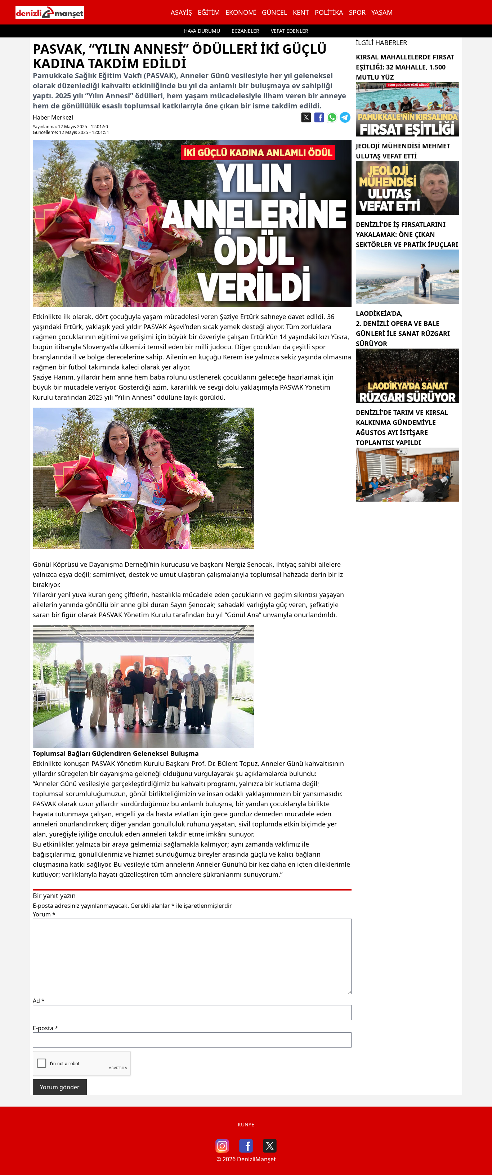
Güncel (274, 12)
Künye (246, 1124)
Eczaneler (245, 30)
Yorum (44, 914)
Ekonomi (240, 12)
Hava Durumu (202, 30)
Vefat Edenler (289, 30)
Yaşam (382, 12)
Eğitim (209, 12)
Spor (357, 12)
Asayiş (181, 12)
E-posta (45, 1028)
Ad (39, 1001)
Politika (329, 12)
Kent (301, 12)
